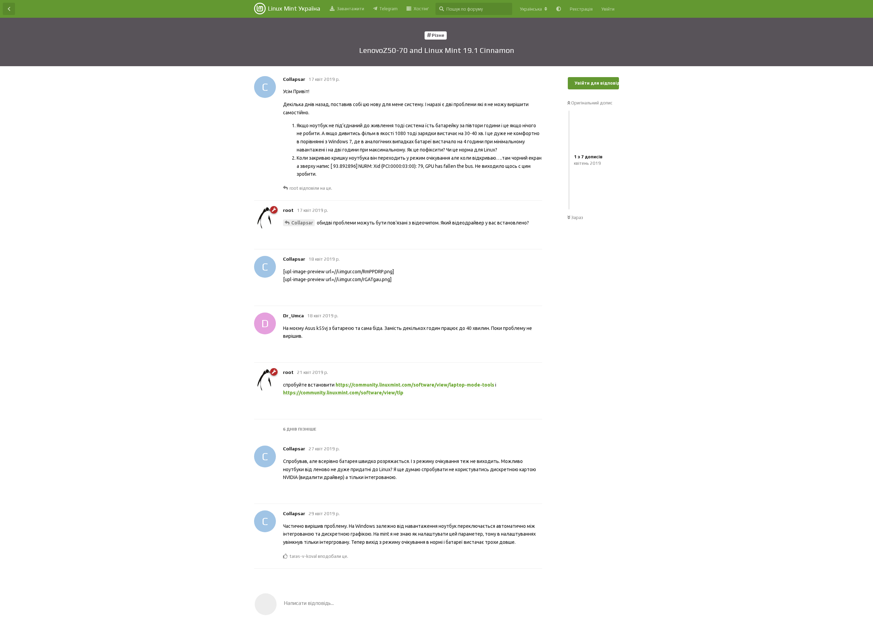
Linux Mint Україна (294, 8)
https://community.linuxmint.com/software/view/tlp (343, 392)
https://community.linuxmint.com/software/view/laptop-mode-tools (415, 385)
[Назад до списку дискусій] (9, 9)
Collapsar (302, 223)
